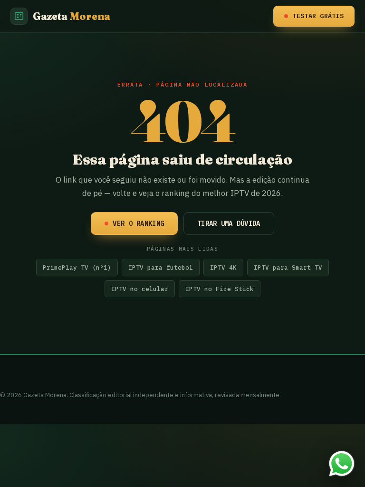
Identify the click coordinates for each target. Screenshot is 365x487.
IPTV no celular (139, 288)
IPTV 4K (223, 267)
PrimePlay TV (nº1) (77, 267)
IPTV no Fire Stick (219, 288)
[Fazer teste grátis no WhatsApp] (341, 463)
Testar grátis (318, 15)
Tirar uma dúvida (228, 223)
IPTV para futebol (160, 267)
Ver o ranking (138, 223)
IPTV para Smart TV (288, 267)
